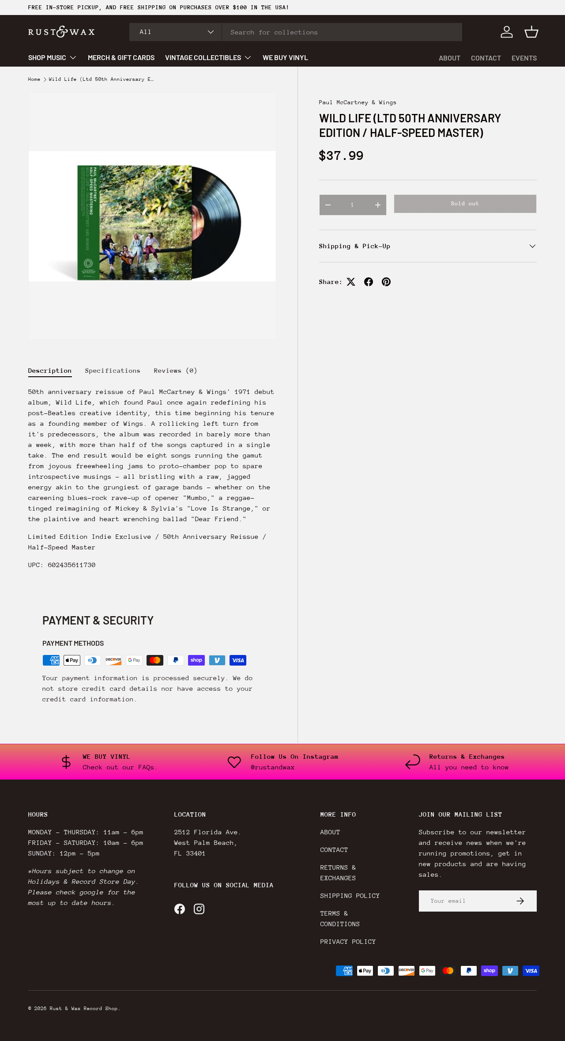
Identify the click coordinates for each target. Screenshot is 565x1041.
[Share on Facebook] (368, 282)
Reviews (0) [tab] (176, 370)
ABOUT (449, 57)
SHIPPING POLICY (350, 895)
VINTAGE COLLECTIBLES (203, 57)
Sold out (465, 204)
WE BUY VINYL (285, 57)
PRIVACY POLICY (348, 941)
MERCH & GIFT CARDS (121, 57)
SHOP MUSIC (47, 57)
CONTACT (486, 57)
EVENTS (524, 57)
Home (34, 79)
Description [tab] (50, 370)
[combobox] (295, 32)
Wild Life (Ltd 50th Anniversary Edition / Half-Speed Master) (102, 79)
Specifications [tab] (113, 370)
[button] (531, 32)
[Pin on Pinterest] (386, 282)
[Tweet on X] (351, 282)
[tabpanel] (152, 481)
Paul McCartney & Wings (358, 102)
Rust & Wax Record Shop (84, 1008)
